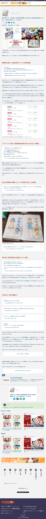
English (29, 3)
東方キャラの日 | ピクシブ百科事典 (23, 353)
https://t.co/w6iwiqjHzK (11, 71)
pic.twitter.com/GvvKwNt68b (15, 188)
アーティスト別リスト (16, 281)
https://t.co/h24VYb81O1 (18, 156)
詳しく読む (43, 5)
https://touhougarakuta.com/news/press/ (23, 370)
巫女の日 (33, 344)
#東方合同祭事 (22, 407)
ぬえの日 (11, 346)
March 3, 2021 (16, 310)
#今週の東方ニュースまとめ (8, 407)
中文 (8, 483)
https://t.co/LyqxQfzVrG (26, 267)
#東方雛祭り (6, 300)
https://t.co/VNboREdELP (18, 263)
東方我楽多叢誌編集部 (16, 378)
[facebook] (9, 22)
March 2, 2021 (20, 302)
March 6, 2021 (21, 190)
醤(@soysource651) (9, 243)
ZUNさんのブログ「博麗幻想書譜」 (20, 0)
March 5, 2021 (22, 75)
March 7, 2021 (21, 248)
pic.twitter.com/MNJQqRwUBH (27, 246)
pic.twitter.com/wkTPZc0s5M (13, 300)
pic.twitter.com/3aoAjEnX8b (18, 325)
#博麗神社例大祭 (17, 407)
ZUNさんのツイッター (28, 0)
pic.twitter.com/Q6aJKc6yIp (28, 308)
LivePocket (5, 87)
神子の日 (27, 344)
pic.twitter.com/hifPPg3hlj (32, 73)
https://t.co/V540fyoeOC (22, 73)
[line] (11, 22)
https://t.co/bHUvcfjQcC (36, 267)
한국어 (11, 483)
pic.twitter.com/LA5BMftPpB (19, 316)
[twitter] (6, 22)
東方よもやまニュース (34, 0)
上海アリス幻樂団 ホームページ (10, 0)
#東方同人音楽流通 (29, 407)
